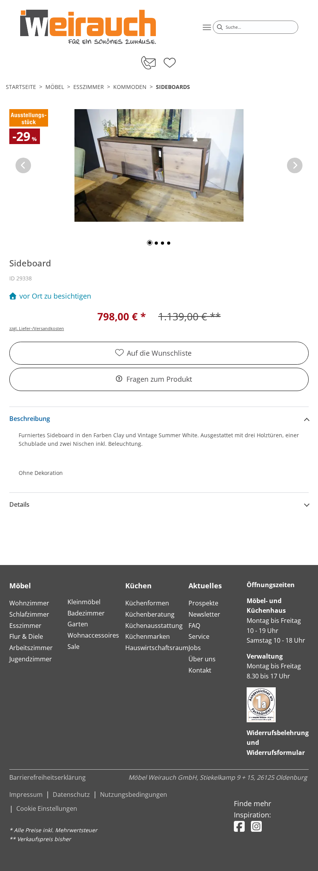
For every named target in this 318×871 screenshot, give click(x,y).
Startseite (21, 86)
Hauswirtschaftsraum (156, 647)
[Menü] (206, 27)
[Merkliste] (169, 60)
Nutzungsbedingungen (133, 794)
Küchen (138, 585)
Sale (73, 646)
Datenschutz (71, 794)
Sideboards (173, 86)
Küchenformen (147, 603)
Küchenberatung (150, 614)
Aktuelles (205, 585)
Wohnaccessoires (93, 635)
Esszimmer (88, 86)
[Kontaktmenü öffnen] (148, 62)
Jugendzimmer (30, 659)
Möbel (54, 86)
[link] (88, 27)
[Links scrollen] (23, 165)
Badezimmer (86, 613)
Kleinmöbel (83, 602)
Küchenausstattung (154, 625)
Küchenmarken (147, 636)
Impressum (26, 794)
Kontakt (199, 670)
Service (198, 636)
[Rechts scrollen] (294, 165)
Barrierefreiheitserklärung (47, 777)
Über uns (202, 659)
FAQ (194, 625)
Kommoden (130, 86)
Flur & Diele (26, 636)
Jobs (194, 647)
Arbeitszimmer (31, 647)
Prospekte (203, 603)
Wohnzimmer (29, 603)
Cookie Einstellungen (46, 808)
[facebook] (239, 826)
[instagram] (256, 826)
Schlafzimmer (29, 614)
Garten (77, 624)
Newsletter (204, 614)
